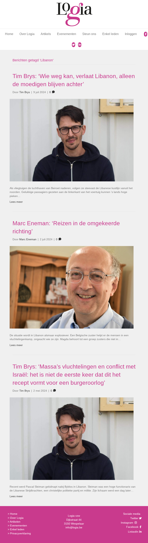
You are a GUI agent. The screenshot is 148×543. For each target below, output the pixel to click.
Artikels (46, 34)
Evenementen (66, 34)
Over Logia (26, 34)
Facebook (131, 526)
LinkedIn (132, 531)
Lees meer (16, 201)
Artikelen (15, 521)
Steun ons (89, 34)
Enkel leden (110, 34)
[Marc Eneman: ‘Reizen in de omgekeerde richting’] (72, 287)
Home (9, 34)
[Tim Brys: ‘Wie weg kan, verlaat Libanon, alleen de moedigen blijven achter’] (72, 139)
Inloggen (131, 34)
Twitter (133, 518)
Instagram (127, 522)
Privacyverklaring (20, 533)
